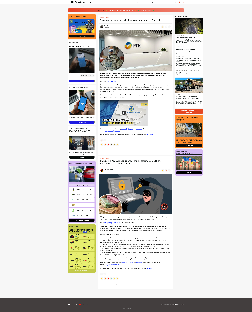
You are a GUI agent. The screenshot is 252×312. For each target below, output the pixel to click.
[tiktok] (84, 304)
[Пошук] (183, 2)
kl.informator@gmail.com (112, 131)
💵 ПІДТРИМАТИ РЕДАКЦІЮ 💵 (146, 10)
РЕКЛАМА (170, 2)
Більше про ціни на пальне (81, 220)
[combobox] (87, 75)
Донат (189, 172)
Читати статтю (82, 157)
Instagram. (139, 129)
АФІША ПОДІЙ (189, 145)
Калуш (182, 304)
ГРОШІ (158, 2)
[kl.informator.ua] (78, 2)
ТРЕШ (163, 2)
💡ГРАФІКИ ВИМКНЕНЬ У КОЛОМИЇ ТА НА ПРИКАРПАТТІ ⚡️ (121, 10)
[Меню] (90, 2)
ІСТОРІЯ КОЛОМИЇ (117, 2)
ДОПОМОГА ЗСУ (82, 36)
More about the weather (82, 81)
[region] (81, 79)
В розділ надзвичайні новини (189, 111)
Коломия (102, 284)
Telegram (130, 129)
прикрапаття (122, 284)
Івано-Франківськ (175, 304)
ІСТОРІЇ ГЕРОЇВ (127, 2)
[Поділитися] (166, 26)
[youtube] (80, 304)
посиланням (117, 223)
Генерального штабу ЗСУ (84, 270)
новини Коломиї (112, 284)
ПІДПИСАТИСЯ (82, 122)
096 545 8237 (150, 134)
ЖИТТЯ (146, 2)
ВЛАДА (152, 2)
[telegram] (73, 304)
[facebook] (69, 304)
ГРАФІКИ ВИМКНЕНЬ (105, 2)
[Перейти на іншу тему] (179, 2)
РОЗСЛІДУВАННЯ (138, 2)
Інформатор (112, 81)
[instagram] (87, 304)
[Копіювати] (169, 26)
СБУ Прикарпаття (104, 151)
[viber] (76, 304)
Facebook (124, 129)
